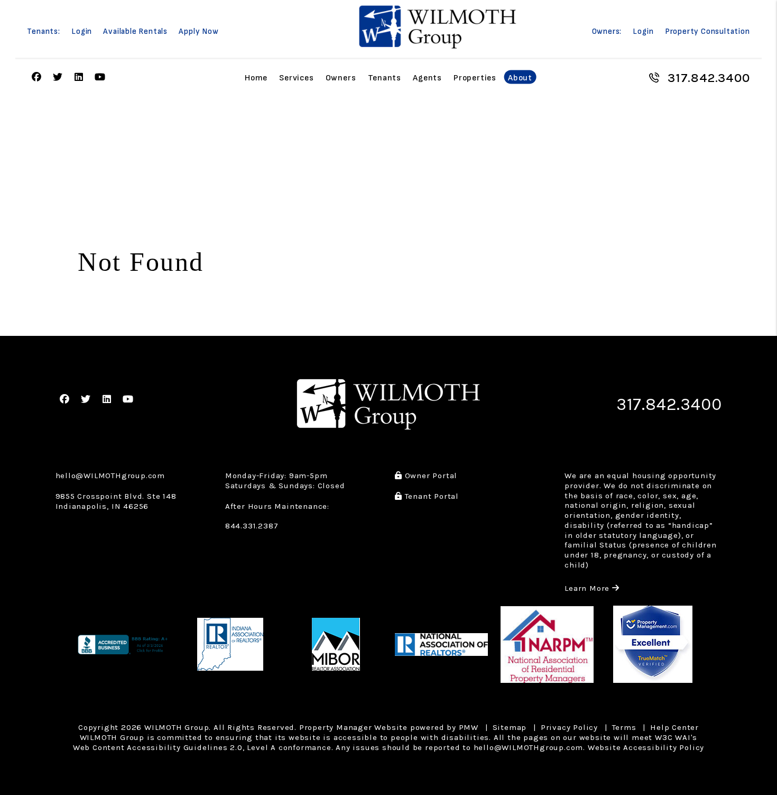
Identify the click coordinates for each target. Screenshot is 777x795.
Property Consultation (707, 31)
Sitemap (510, 727)
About (520, 77)
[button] (36, 77)
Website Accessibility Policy (646, 747)
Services (296, 77)
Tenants (385, 77)
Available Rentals (135, 31)
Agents (427, 77)
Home (256, 77)
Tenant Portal (430, 496)
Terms (624, 727)
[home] (437, 27)
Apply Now (198, 31)
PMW (468, 727)
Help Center (674, 727)
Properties (475, 77)
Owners (341, 77)
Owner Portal (429, 475)
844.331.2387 (252, 526)
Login (81, 31)
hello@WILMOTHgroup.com (110, 475)
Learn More (592, 588)
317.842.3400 (709, 77)
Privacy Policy (569, 727)
